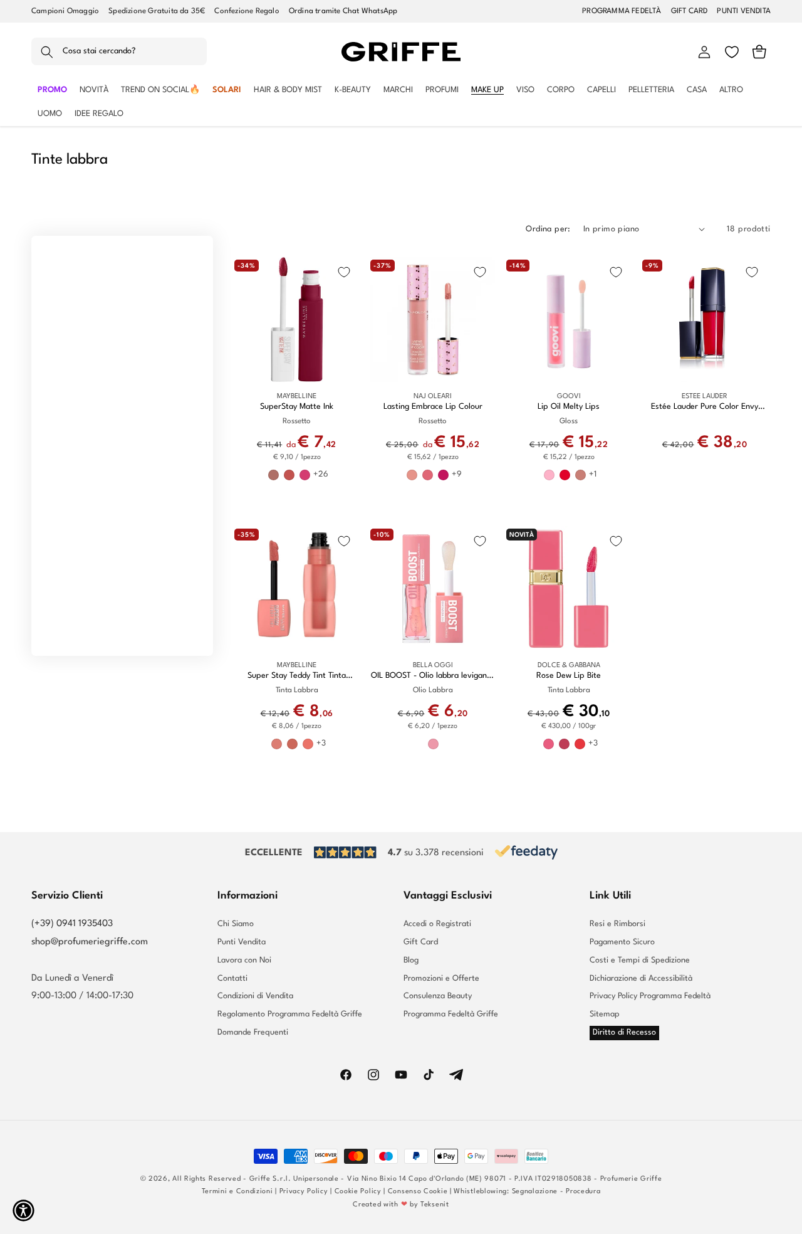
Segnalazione (535, 1191)
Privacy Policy (303, 1191)
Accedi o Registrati (437, 924)
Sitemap (605, 1014)
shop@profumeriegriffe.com (89, 942)
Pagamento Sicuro (622, 942)
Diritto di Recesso (624, 1032)
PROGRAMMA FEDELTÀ (621, 11)
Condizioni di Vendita (255, 996)
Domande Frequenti (252, 1032)
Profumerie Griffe (631, 1179)
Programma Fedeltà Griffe (451, 1014)
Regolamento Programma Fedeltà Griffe (289, 1014)
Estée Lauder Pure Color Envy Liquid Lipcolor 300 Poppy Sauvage (704, 407)
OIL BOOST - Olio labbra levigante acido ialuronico (432, 676)
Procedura (583, 1191)
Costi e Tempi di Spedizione (640, 960)
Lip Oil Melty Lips (569, 407)
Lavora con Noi (244, 960)
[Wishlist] (732, 52)
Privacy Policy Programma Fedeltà (650, 996)
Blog (411, 960)
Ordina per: (548, 229)
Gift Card (421, 942)
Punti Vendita (241, 942)
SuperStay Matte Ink (296, 407)
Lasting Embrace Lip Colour (432, 407)
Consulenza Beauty (438, 996)
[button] (119, 52)
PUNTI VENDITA (744, 11)
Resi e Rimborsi (617, 924)
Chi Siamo (235, 924)
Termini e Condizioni (237, 1191)
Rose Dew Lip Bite (568, 676)
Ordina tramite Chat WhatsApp (343, 11)
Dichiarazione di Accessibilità (641, 978)
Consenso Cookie (418, 1191)
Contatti (232, 978)
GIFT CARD (689, 11)
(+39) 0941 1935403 (72, 924)
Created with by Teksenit (401, 1204)
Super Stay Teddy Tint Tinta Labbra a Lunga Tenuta (296, 676)
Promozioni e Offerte (441, 978)
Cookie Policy (358, 1191)
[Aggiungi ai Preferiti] (344, 272)
